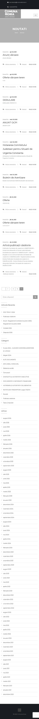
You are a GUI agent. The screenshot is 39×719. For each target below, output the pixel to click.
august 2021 (7, 660)
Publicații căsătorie (8, 274)
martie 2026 (7, 440)
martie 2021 (7, 681)
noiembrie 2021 (8, 647)
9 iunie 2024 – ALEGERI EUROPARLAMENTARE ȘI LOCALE (18, 349)
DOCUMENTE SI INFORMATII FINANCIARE (17, 381)
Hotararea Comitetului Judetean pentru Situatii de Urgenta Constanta (17, 149)
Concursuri (6, 372)
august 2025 (7, 470)
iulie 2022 (6, 617)
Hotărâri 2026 (7, 328)
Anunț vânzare (10, 55)
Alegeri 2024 (7, 355)
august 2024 (7, 522)
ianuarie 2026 (7, 448)
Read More (32, 64)
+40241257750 (13, 7)
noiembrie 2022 (8, 599)
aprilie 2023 (6, 586)
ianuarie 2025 (7, 500)
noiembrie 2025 (8, 457)
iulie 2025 (6, 474)
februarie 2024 (7, 547)
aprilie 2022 (6, 629)
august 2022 (7, 612)
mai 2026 (6, 431)
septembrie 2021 (8, 655)
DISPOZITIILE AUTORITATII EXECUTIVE (16, 377)
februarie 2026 (7, 444)
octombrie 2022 (8, 604)
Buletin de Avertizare (14, 177)
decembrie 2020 (8, 694)
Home (16, 32)
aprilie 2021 (6, 677)
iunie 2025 (6, 478)
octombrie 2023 (8, 560)
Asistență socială (8, 368)
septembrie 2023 (8, 565)
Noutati (22, 32)
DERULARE (9, 100)
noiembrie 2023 (8, 556)
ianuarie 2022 (7, 638)
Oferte (6, 200)
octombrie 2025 (8, 461)
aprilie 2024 (6, 539)
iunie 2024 (6, 530)
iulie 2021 (6, 664)
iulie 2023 (6, 573)
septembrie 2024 (8, 517)
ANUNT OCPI (10, 122)
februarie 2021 (7, 686)
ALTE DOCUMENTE (9, 359)
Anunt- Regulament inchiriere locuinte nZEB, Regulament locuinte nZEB (17, 322)
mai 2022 (6, 625)
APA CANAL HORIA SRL (11, 364)
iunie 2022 (6, 621)
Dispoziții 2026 (7, 332)
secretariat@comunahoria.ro (17, 2)
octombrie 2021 (8, 651)
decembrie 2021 (8, 642)
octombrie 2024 (8, 513)
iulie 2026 (6, 422)
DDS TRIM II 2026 (9, 312)
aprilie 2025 (6, 487)
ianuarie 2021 (7, 690)
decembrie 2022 (8, 595)
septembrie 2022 (8, 608)
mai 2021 (6, 673)
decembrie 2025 (8, 453)
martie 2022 (7, 634)
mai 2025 (6, 483)
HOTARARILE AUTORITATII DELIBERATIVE (17, 385)
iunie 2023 (6, 578)
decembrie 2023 (8, 552)
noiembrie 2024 (8, 509)
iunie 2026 (6, 427)
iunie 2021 (6, 668)
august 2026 (7, 418)
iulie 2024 (6, 526)
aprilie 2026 (6, 435)
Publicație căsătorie (9, 316)
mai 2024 (6, 535)
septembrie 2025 (8, 466)
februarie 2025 (7, 496)
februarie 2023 (7, 591)
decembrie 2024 (8, 504)
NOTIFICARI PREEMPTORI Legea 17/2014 (16, 390)
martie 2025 (7, 491)
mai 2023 (6, 582)
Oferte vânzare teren (14, 77)
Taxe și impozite (8, 403)
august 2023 (7, 569)
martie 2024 (7, 543)
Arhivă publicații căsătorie (17, 245)
